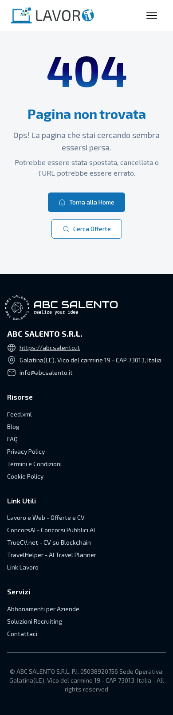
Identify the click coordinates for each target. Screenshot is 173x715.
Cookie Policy (25, 476)
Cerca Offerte (92, 228)
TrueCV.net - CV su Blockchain (49, 542)
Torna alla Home (91, 202)
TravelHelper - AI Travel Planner (51, 554)
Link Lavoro (23, 567)
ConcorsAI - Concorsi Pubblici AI (51, 530)
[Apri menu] (151, 15)
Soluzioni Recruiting (34, 621)
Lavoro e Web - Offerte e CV (46, 517)
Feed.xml (19, 414)
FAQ (12, 439)
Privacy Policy (26, 451)
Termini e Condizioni (34, 464)
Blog (13, 426)
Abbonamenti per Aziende (43, 609)
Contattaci (22, 633)
